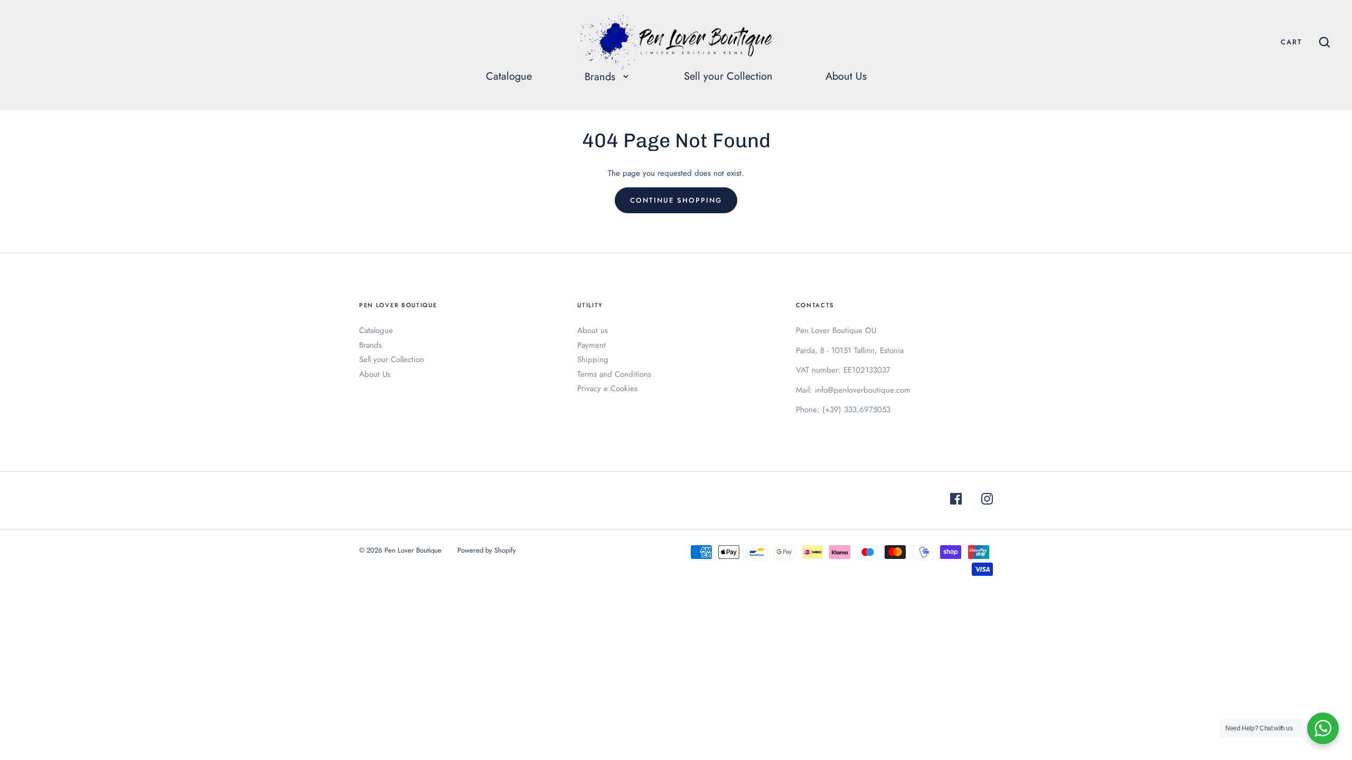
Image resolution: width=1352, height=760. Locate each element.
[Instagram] (987, 500)
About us (592, 330)
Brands (370, 345)
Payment (591, 345)
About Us (846, 76)
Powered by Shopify (486, 550)
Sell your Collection (728, 76)
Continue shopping (675, 200)
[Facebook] (956, 500)
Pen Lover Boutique (413, 550)
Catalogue (509, 76)
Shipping (592, 359)
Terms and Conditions (614, 374)
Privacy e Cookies (607, 388)
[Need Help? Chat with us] (1323, 728)
